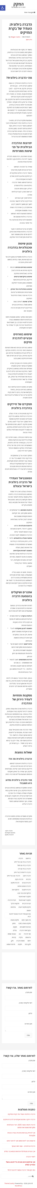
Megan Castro (15, 37)
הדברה (21, 858)
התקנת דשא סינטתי (25, 900)
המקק (18, 4)
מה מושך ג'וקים (26, 920)
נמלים (15, 930)
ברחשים (28, 858)
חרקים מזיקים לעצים (25, 907)
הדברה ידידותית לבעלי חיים (22, 872)
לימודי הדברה (30, 1157)
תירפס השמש (11, 944)
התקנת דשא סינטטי (25, 896)
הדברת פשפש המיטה (24, 886)
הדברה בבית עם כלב (24, 869)
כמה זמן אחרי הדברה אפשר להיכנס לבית (20, 915)
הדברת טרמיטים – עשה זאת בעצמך (23, 1146)
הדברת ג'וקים (19, 879)
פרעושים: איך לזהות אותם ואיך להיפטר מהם (21, 1141)
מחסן (14, 923)
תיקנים (20, 944)
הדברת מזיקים (15, 883)
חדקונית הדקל (15, 903)
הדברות (28, 879)
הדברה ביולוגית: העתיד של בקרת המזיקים (21, 1114)
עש (20, 934)
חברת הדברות (26, 903)
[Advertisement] (22, 966)
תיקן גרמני (28, 944)
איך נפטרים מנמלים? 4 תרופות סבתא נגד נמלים (19, 1151)
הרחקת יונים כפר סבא (24, 893)
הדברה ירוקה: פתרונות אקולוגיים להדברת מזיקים (10, 833)
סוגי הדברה (27, 934)
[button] (2, 8)
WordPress (18, 1186)
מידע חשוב (29, 40)
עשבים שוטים (12, 934)
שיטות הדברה (20, 941)
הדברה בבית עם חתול (24, 865)
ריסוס (29, 941)
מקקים (15, 927)
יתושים (29, 910)
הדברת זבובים (26, 883)
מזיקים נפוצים (15, 920)
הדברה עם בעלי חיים (13, 876)
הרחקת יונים (15, 890)
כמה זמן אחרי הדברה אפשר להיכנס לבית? (21, 1170)
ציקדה (21, 937)
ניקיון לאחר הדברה (25, 930)
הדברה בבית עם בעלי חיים (22, 862)
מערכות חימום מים (25, 927)
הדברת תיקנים (26, 890)
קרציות (14, 937)
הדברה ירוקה (27, 876)
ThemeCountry (9, 1183)
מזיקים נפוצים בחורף (24, 923)
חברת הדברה (12, 900)
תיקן (12, 941)
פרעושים (28, 937)
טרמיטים (13, 907)
